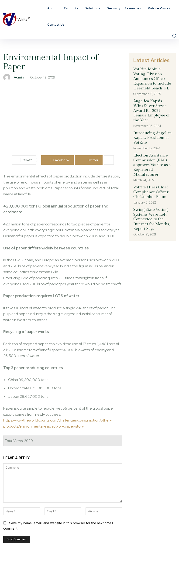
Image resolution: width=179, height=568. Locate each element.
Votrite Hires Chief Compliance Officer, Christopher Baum (151, 192)
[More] (109, 160)
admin (19, 77)
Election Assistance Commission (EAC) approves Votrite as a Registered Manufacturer (152, 165)
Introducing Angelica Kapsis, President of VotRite (152, 138)
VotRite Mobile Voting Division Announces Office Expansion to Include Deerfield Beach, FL (152, 79)
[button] (174, 35)
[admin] (8, 77)
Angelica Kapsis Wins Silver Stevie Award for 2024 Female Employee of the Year (151, 110)
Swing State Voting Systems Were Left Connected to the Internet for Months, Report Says (151, 219)
